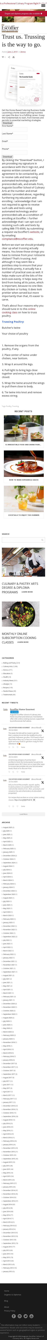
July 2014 (6, 1208)
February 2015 (8, 1183)
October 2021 (8, 968)
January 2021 (7, 1000)
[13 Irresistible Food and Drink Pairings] (24, 428)
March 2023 (7, 915)
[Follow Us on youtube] (31, 1316)
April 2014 (7, 1219)
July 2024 (6, 870)
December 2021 (9, 961)
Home (6, 1291)
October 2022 (8, 933)
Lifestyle (6, 684)
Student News (8, 691)
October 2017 (8, 1071)
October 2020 (8, 1011)
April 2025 (7, 841)
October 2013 (8, 1240)
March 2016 (7, 1137)
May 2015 (6, 1173)
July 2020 (6, 1021)
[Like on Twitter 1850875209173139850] (18, 747)
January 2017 (7, 1102)
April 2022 (7, 947)
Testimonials (7, 695)
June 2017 (6, 1085)
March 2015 (7, 1180)
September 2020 (9, 1014)
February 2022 (8, 954)
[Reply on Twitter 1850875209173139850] (10, 747)
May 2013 (6, 1257)
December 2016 (9, 1106)
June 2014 (6, 1211)
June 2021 (6, 982)
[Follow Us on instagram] (20, 1316)
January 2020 (7, 1039)
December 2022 (9, 926)
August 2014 (7, 1204)
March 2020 (7, 1032)
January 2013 (7, 1271)
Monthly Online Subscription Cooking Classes (19, 638)
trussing (15, 406)
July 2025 (6, 831)
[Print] (15, 57)
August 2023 (7, 898)
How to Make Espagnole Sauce (23, 480)
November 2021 (9, 965)
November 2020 (9, 1007)
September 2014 (9, 1201)
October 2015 (8, 1155)
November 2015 (9, 1152)
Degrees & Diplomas (12, 1294)
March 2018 (7, 1053)
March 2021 (7, 993)
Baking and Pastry (9, 663)
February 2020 (8, 1035)
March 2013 (7, 1264)
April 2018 (7, 1049)
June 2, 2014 (12, 52)
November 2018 (9, 1042)
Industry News (8, 680)
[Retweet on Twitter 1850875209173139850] (14, 747)
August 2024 (7, 866)
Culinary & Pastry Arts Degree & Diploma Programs (20, 588)
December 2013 (9, 1233)
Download (7, 123)
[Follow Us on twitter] (26, 1316)
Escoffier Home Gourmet (19, 728)
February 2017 (8, 1099)
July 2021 (6, 979)
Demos (23, 52)
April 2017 (7, 1092)
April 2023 (7, 912)
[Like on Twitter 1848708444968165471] (18, 806)
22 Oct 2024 (13, 782)
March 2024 (7, 880)
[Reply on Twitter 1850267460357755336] (10, 772)
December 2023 (9, 891)
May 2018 (6, 1046)
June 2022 (6, 944)
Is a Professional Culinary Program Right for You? (23, 3)
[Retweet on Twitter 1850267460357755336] (14, 772)
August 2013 (7, 1247)
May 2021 (6, 986)
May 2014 (6, 1215)
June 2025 (6, 834)
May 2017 (6, 1088)
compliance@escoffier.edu (17, 239)
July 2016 (6, 1123)
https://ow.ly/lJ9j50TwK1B (23, 800)
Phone (5, 149)
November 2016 (9, 1109)
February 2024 (8, 884)
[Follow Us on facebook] (14, 1316)
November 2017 (9, 1067)
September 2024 (9, 863)
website (34, 232)
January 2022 (7, 958)
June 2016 (6, 1127)
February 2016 (8, 1141)
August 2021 (7, 975)
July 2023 (6, 901)
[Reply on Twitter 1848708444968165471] (10, 806)
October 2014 (8, 1197)
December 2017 (9, 1063)
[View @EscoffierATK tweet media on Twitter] (34, 800)
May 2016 (6, 1130)
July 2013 (6, 1250)
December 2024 (9, 856)
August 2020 (7, 1018)
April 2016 (7, 1134)
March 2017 (7, 1095)
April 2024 (7, 877)
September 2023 (9, 894)
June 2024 (6, 873)
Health (5, 677)
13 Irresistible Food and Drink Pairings (24, 445)
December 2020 (9, 1004)
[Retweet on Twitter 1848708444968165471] (14, 806)
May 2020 (6, 1028)
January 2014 (7, 1229)
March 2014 (7, 1222)
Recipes (6, 687)
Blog (6, 1301)
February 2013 (8, 1268)
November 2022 (9, 930)
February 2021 (8, 996)
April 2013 (7, 1261)
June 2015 (6, 1169)
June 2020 (6, 1025)
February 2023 (8, 919)
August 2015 (7, 1162)
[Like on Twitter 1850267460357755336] (18, 772)
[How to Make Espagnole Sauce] (24, 463)
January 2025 (7, 852)
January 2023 (7, 922)
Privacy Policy (9, 1311)
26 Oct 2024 (13, 757)
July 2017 (6, 1081)
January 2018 (7, 1060)
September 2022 (9, 937)
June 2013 (6, 1254)
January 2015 (7, 1187)
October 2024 (8, 859)
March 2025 (7, 845)
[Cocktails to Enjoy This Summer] (24, 499)
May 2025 (6, 838)
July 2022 (6, 940)
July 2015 (6, 1166)
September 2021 (9, 972)
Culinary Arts (7, 666)
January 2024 (7, 887)
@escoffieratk (36, 728)
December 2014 (9, 1190)
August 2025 (7, 827)
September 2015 (9, 1159)
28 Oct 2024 (13, 730)
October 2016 (8, 1113)
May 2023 (6, 908)
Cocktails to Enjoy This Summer (23, 515)
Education (6, 673)
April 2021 (7, 989)
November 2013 (9, 1236)
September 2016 (9, 1116)
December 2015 (9, 1148)
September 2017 (9, 1074)
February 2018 (8, 1056)
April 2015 (7, 1176)
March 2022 (7, 951)
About (6, 1307)
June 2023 (6, 905)
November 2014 (9, 1194)
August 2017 (7, 1078)
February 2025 (8, 848)
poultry (8, 406)
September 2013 (9, 1243)
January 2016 (7, 1145)
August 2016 (7, 1120)
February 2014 (8, 1226)
